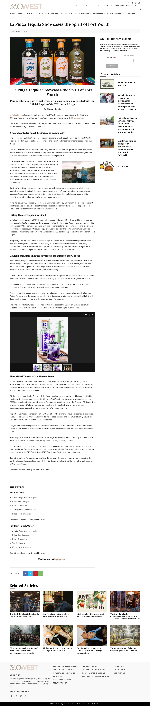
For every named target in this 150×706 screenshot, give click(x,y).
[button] (140, 9)
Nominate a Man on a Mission (127, 84)
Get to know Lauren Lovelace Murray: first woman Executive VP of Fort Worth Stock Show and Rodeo (127, 125)
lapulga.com (60, 559)
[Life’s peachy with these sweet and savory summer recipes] (92, 601)
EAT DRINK (123, 166)
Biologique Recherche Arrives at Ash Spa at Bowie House (58, 649)
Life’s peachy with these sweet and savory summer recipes (90, 615)
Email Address (111, 57)
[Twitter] (139, 3)
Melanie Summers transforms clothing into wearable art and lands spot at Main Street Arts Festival (127, 102)
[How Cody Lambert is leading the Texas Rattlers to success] (25, 601)
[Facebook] (129, 3)
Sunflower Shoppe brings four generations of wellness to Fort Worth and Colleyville (127, 148)
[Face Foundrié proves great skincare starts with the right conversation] (92, 635)
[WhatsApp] (40, 573)
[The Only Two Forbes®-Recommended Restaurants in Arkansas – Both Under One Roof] (125, 601)
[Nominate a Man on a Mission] (107, 84)
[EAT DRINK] (107, 166)
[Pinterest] (136, 3)
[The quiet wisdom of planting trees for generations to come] (125, 635)
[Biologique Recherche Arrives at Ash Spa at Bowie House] (58, 635)
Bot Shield (97, 704)
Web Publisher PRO (80, 704)
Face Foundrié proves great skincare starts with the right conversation (90, 650)
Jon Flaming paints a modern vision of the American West (56, 615)
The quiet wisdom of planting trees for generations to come (123, 649)
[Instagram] (132, 3)
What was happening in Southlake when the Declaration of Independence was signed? (25, 650)
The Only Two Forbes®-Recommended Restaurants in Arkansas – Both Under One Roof (125, 616)
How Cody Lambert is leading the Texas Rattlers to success (24, 615)
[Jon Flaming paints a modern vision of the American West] (58, 601)
